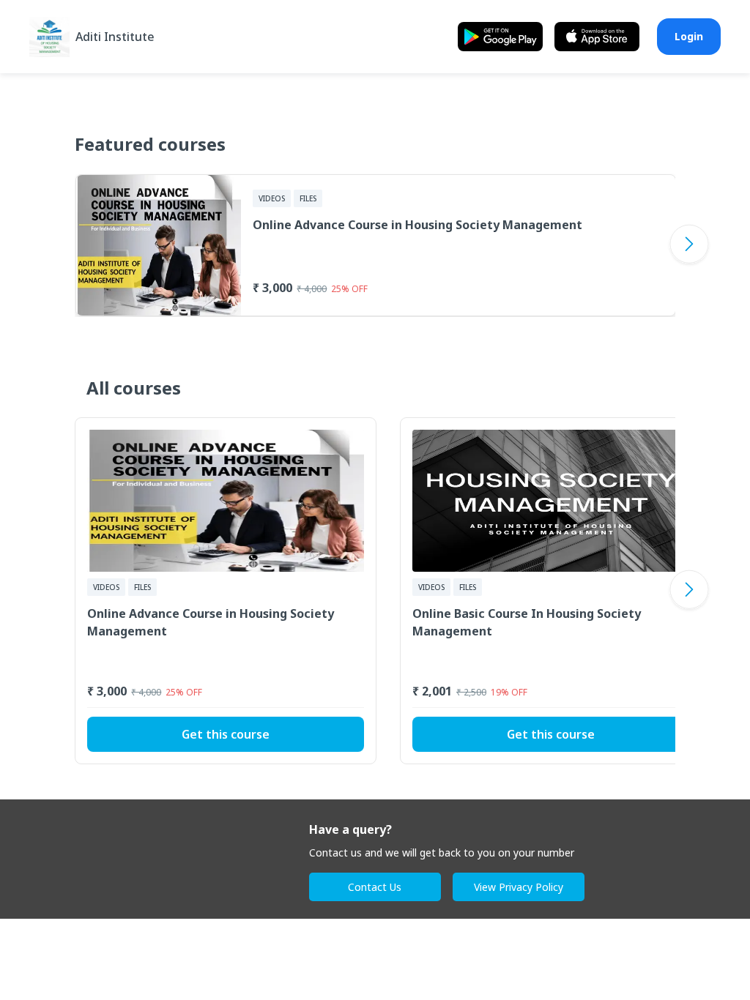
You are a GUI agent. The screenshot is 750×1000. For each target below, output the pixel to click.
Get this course (226, 734)
